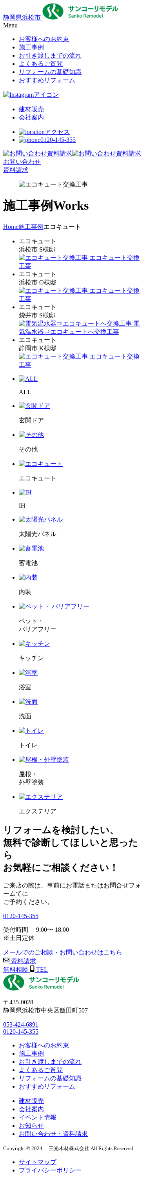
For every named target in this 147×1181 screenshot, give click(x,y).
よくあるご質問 (41, 1070)
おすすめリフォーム (47, 1086)
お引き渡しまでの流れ (50, 1061)
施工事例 (31, 1053)
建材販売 (31, 1101)
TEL (41, 969)
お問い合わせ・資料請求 (53, 1133)
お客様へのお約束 (44, 1045)
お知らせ (31, 1125)
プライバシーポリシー (50, 1170)
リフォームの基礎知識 (50, 1078)
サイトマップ (37, 1162)
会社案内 (31, 1109)
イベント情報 (37, 1117)
